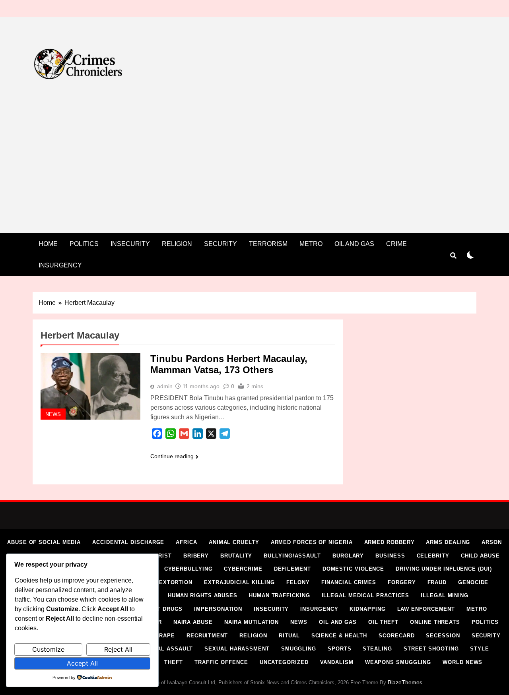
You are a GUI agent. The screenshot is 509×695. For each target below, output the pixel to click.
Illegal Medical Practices (366, 595)
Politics (84, 243)
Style (479, 649)
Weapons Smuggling (398, 662)
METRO (310, 243)
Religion (177, 243)
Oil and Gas (354, 243)
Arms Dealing (448, 542)
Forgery (402, 582)
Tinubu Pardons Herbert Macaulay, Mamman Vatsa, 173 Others (228, 364)
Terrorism (268, 243)
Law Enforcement (426, 609)
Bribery (196, 556)
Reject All (118, 649)
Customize (48, 649)
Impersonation (218, 609)
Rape (167, 636)
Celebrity (433, 556)
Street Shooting (431, 649)
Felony (297, 582)
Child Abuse (480, 556)
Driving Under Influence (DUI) (444, 569)
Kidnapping (367, 609)
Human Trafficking (279, 595)
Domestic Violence (353, 569)
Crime (396, 243)
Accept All (82, 663)
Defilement (292, 569)
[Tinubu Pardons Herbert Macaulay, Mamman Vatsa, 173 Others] (90, 386)
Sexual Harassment (236, 649)
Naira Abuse (193, 622)
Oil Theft (383, 622)
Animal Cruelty (234, 542)
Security (220, 243)
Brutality (236, 556)
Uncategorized (284, 662)
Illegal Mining (444, 595)
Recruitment (207, 636)
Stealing (377, 649)
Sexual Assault (167, 649)
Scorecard (396, 636)
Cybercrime (243, 569)
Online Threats (435, 622)
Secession (443, 636)
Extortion (175, 582)
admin (165, 386)
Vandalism (337, 662)
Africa (186, 542)
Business (390, 556)
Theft (173, 662)
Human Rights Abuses (202, 595)
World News (462, 662)
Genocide (473, 582)
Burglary (348, 556)
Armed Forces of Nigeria (312, 542)
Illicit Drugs (161, 609)
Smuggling (298, 649)
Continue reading (172, 456)
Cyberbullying (188, 569)
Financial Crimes (349, 582)
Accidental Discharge (128, 542)
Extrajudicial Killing (239, 582)
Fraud (437, 582)
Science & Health (339, 636)
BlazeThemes (405, 682)
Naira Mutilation (251, 622)
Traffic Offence (221, 662)
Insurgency (60, 265)
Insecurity (130, 243)
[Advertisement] (254, 159)
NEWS (53, 414)
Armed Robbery (389, 542)
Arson (492, 542)
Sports (339, 649)
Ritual (289, 636)
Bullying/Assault (292, 556)
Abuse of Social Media (44, 542)
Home (48, 243)
